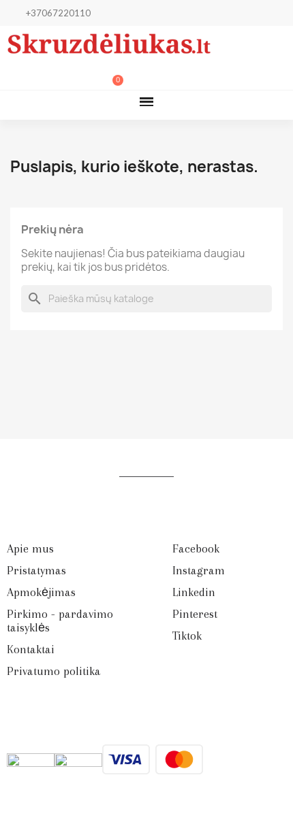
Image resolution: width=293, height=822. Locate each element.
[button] (45, 75)
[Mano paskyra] (67, 75)
